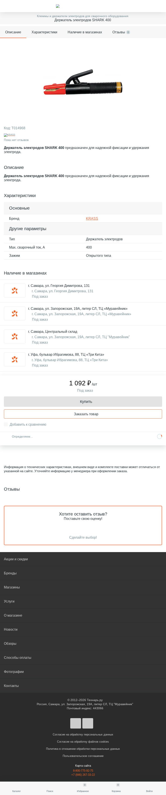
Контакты (11, 686)
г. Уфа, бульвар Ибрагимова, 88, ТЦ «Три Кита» (66, 354)
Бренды (10, 573)
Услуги (9, 601)
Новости (11, 629)
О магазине (13, 615)
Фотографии (14, 672)
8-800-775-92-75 (83, 770)
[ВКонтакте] (75, 723)
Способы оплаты (17, 657)
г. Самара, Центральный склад (52, 331)
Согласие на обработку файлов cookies (83, 741)
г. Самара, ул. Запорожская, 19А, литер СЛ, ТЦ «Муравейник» (78, 308)
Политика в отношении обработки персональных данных (83, 748)
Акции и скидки (16, 559)
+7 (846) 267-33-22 (83, 774)
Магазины (12, 587)
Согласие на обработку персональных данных (83, 734)
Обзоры (10, 643)
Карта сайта (83, 765)
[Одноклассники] (87, 723)
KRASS (92, 218)
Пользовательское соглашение (83, 756)
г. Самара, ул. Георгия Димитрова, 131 (59, 286)
